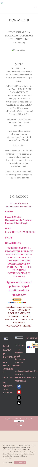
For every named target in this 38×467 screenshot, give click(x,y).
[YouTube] (19, 392)
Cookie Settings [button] (7, 462)
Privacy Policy (19, 421)
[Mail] (19, 397)
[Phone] (19, 403)
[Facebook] (19, 386)
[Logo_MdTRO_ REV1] (8, 3)
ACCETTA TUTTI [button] (20, 462)
